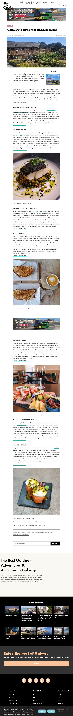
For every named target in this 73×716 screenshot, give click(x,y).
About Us (12, 698)
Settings (60, 711)
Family (60, 701)
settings (32, 714)
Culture (60, 698)
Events (35, 695)
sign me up (36, 663)
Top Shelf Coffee (40, 236)
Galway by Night (41, 4)
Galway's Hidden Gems (49, 532)
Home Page (12, 695)
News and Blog (13, 704)
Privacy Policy (37, 704)
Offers (35, 698)
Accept (42, 711)
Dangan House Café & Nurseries (37, 211)
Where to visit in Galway (22, 534)
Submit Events (13, 701)
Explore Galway (39, 532)
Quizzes (35, 701)
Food (59, 695)
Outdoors (60, 704)
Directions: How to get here (19, 125)
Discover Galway (22, 532)
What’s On (29, 4)
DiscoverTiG (31, 532)
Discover (10, 25)
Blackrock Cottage (21, 425)
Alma (21, 135)
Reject (51, 711)
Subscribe (55, 543)
